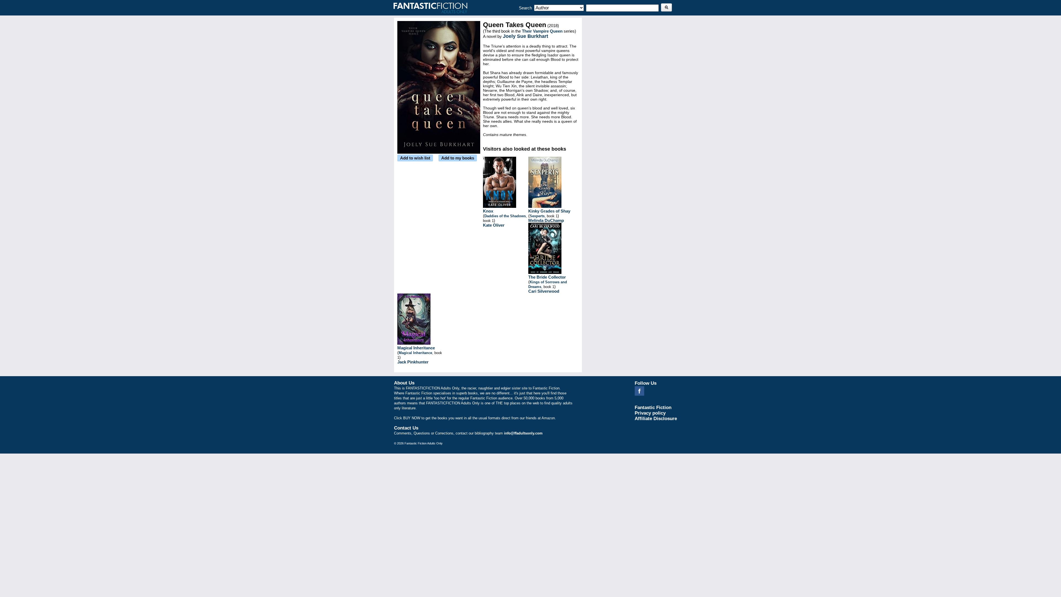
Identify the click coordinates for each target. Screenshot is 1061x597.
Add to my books (457, 158)
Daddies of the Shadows (505, 216)
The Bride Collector (547, 277)
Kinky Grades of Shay (549, 211)
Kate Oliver (494, 225)
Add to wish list (415, 158)
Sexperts (537, 216)
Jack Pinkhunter (413, 362)
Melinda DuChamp (546, 220)
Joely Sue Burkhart (525, 36)
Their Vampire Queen (542, 31)
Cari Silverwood (543, 291)
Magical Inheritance (416, 347)
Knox (488, 211)
